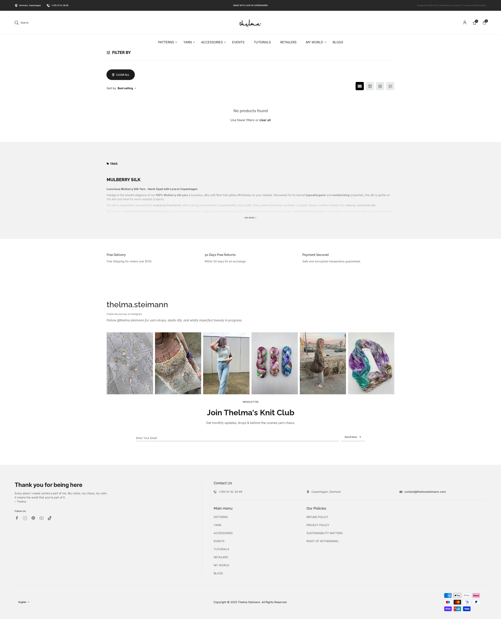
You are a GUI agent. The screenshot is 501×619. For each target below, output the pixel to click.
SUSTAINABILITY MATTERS (324, 533)
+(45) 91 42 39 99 (59, 5)
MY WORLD (221, 565)
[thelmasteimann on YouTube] (41, 518)
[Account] (465, 23)
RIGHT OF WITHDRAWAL (322, 541)
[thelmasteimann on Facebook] (17, 518)
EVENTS (219, 541)
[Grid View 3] (370, 86)
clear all (265, 120)
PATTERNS (221, 517)
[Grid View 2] (380, 86)
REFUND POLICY (317, 517)
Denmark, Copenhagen (30, 5)
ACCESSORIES (223, 533)
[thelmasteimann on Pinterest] (33, 518)
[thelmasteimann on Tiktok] (50, 518)
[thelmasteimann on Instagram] (25, 518)
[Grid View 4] (360, 86)
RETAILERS (221, 557)
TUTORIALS (221, 549)
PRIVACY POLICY (317, 525)
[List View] (390, 86)
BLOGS (218, 573)
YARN (217, 525)
